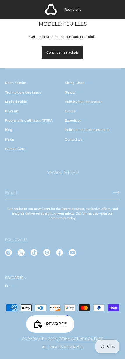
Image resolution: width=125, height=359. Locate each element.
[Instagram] (8, 252)
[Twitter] (21, 252)
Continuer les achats (62, 52)
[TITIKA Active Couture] (51, 9)
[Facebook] (59, 252)
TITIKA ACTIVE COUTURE (81, 339)
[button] (73, 9)
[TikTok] (34, 252)
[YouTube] (72, 252)
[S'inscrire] (116, 192)
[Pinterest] (46, 252)
